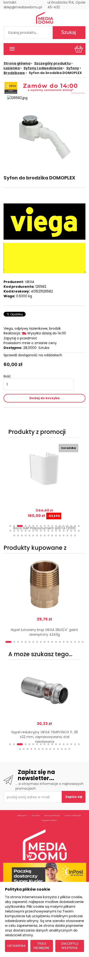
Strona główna (17, 63)
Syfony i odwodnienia (42, 68)
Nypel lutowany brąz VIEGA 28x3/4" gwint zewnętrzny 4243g (44, 632)
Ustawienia (16, 945)
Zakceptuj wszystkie (69, 945)
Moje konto (22, 815)
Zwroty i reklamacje (73, 815)
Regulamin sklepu (49, 820)
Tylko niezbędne (42, 945)
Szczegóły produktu (52, 63)
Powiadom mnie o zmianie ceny (30, 343)
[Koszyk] (78, 48)
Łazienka (12, 68)
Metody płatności (52, 815)
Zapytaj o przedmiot (20, 338)
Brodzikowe (14, 72)
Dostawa (36, 815)
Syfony (72, 68)
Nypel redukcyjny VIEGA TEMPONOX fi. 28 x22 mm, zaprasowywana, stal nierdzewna (44, 737)
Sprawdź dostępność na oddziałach (33, 355)
